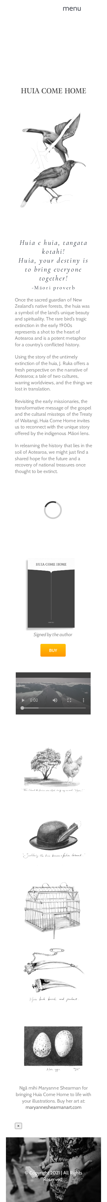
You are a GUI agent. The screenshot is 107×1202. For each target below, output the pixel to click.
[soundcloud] (59, 1152)
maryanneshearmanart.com (53, 1107)
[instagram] (48, 1152)
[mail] (71, 1152)
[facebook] (36, 1152)
